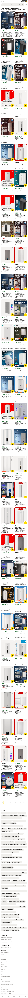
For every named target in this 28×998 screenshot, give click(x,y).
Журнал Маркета (4, 989)
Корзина (19, 996)
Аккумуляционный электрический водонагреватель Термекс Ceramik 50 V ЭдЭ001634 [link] (20, 739)
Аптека (2, 964)
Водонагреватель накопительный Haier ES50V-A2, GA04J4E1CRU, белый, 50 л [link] (20, 423)
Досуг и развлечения (5, 952)
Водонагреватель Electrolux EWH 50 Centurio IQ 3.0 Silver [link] (20, 449)
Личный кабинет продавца (6, 937)
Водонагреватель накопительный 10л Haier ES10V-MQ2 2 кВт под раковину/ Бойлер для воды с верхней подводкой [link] (7, 793)
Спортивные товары (5, 974)
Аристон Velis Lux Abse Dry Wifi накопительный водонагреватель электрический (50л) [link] (7, 712)
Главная (3, 996)
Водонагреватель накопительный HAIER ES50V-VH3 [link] (19, 793)
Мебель (2, 954)
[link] (9, 813)
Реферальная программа (6, 947)
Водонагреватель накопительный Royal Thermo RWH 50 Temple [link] (7, 59)
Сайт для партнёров (5, 942)
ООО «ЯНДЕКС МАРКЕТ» (9, 991)
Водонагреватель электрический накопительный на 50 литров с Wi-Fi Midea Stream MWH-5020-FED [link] (7, 344)
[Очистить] (22, 4)
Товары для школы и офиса (6, 973)
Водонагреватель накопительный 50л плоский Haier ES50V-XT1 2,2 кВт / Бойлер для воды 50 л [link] (7, 581)
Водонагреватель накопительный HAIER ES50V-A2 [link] (6, 215)
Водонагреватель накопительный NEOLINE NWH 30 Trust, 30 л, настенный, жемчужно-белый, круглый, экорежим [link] (7, 370)
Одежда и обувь (4, 961)
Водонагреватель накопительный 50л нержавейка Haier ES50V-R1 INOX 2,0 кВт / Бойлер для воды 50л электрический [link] (7, 502)
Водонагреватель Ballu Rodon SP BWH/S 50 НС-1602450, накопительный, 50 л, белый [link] (20, 267)
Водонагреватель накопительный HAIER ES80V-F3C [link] (6, 660)
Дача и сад (3, 969)
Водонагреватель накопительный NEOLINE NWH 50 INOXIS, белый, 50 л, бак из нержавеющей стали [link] (7, 84)
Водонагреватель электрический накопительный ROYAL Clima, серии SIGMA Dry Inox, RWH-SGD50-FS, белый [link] (20, 190)
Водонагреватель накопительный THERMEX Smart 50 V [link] (7, 267)
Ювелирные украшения (5, 981)
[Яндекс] (10, 993)
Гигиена (2, 957)
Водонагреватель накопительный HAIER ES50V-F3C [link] (19, 138)
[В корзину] (12, 27)
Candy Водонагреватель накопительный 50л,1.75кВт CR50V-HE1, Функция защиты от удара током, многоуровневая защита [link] (20, 344)
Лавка (8, 996)
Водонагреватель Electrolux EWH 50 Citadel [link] (7, 164)
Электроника (3, 959)
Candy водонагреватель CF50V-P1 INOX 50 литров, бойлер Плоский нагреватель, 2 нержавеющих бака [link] (20, 581)
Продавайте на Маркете (6, 939)
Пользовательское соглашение (7, 984)
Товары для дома (4, 962)
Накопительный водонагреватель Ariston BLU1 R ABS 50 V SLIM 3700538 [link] (19, 528)
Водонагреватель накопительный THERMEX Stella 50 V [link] (20, 110)
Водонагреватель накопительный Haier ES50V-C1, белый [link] (20, 396)
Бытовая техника (4, 956)
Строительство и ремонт (6, 978)
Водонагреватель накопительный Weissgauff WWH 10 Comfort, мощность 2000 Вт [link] (7, 241)
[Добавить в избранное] (12, 14)
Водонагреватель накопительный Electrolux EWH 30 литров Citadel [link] (20, 320)
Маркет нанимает (4, 987)
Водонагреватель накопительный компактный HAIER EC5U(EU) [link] (7, 190)
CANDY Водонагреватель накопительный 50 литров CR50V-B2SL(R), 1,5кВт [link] (7, 606)
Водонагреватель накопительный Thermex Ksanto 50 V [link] (6, 633)
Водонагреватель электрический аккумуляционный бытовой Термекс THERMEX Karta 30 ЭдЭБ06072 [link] (20, 712)
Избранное (14, 996)
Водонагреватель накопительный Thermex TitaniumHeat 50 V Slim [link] (19, 606)
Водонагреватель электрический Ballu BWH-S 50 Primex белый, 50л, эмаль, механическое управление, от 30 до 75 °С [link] (7, 476)
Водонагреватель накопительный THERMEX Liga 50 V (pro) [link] (20, 766)
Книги (2, 971)
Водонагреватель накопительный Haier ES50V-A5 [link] (7, 449)
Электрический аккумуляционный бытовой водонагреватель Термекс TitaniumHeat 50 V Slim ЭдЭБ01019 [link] (20, 164)
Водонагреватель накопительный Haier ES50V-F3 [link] (7, 686)
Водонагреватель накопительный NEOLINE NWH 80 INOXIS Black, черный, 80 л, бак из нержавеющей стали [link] (20, 215)
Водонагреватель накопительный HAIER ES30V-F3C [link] (19, 476)
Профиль (25, 996)
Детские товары (4, 979)
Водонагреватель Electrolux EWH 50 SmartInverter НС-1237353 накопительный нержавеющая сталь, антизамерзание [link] (7, 766)
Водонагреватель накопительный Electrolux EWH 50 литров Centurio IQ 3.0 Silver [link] (7, 320)
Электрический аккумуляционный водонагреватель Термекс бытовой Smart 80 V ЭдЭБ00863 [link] (20, 555)
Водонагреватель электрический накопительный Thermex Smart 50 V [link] (6, 739)
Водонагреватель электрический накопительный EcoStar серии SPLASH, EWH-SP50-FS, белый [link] (20, 370)
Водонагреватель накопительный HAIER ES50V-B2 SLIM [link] (6, 555)
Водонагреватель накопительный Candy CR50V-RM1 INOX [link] (6, 110)
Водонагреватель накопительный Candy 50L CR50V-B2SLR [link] (7, 528)
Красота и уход (4, 966)
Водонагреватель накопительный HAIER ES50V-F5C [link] (6, 423)
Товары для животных (5, 976)
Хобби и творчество (5, 967)
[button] (26, 5)
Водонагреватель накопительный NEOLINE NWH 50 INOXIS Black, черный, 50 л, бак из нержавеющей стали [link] (20, 59)
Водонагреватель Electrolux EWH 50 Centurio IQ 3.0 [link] (7, 396)
